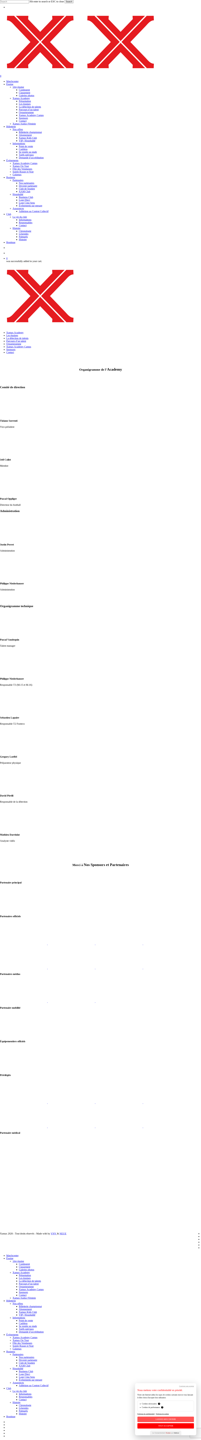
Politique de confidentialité (13, 1213)
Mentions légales (8, 1208)
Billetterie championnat (30, 1306)
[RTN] (71, 1001)
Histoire (16, 1402)
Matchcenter (12, 1255)
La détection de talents (17, 338)
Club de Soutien (27, 1363)
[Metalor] (24, 968)
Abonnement (25, 1309)
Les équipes (12, 335)
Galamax (17, 1348)
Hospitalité (18, 1368)
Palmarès (23, 1411)
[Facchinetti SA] (71, 968)
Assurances (18, 1382)
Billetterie (11, 1300)
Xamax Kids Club (28, 1312)
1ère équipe (18, 1261)
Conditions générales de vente (15, 1210)
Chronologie (25, 1405)
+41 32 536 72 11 (9, 1193)
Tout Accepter (165, 1426)
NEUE (63, 1233)
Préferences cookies (10, 1216)
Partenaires (18, 1354)
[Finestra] (71, 943)
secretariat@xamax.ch (11, 1190)
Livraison (4, 1205)
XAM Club (24, 1365)
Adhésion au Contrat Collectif (34, 1385)
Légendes (23, 1408)
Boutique (10, 1416)
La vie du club (20, 1391)
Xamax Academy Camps (18, 346)
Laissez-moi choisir (166, 1419)
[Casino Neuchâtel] (71, 1126)
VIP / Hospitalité (27, 1315)
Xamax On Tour (21, 1340)
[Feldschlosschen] (24, 1126)
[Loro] (166, 1126)
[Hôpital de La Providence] (23, 1160)
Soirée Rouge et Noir (23, 1346)
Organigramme (13, 344)
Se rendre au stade (28, 1326)
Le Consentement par (165, 1433)
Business (10, 1351)
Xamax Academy (15, 332)
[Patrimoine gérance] (24, 1102)
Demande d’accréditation (31, 1331)
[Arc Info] (119, 1001)
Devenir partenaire (28, 1360)
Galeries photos (26, 1269)
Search (69, 1)
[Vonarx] (119, 968)
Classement (24, 1267)
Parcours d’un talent (16, 341)
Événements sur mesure (30, 1379)
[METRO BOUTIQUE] (24, 943)
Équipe (9, 1258)
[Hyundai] (23, 1035)
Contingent (24, 1264)
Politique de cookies (162, 1414)
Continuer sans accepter (186, 1386)
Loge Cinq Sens (27, 1377)
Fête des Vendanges (22, 1343)
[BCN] (166, 968)
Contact (10, 352)
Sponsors (10, 349)
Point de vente (26, 1320)
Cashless (23, 1323)
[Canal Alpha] (24, 1001)
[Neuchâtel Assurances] (119, 943)
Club (8, 1388)
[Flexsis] (166, 1102)
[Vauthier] (119, 1102)
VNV (54, 1233)
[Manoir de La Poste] (119, 1126)
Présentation (25, 1275)
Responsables (25, 1396)
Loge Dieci (24, 1374)
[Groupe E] (23, 910)
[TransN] (71, 1102)
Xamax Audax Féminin (24, 1298)
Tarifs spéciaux (26, 1329)
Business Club (26, 1371)
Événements (12, 1334)
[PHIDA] (166, 943)
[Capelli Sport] (23, 1069)
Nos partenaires (26, 1357)
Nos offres (18, 1303)
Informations (19, 1317)
